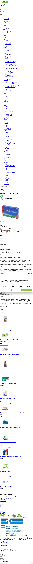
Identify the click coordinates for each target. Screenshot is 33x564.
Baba (6, 74)
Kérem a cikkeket (3, 499)
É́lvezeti (7, 181)
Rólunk (3, 5)
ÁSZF (3, 541)
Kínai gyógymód (6, 130)
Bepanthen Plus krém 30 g (6, 486)
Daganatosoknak (6, 135)
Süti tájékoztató (4, 543)
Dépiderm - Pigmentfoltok (9, 76)
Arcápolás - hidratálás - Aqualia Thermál (11, 83)
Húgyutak (5, 161)
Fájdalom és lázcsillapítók (7, 34)
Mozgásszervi (6, 26)
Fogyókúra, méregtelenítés (7, 129)
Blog (2, 6)
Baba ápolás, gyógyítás (9, 42)
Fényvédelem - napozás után (9, 73)
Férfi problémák (6, 167)
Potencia (7, 169)
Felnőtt (6, 96)
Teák (6, 134)
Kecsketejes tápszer (8, 41)
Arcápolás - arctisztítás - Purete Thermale (11, 82)
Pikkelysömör (7, 147)
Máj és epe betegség (8, 156)
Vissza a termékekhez (3, 563)
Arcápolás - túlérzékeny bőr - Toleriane (11, 60)
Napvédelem (7, 124)
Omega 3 (5, 105)
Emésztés (5, 151)
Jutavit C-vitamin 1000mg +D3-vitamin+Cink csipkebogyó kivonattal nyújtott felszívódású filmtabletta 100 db (15, 324)
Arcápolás (7, 49)
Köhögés (5, 35)
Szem (6, 159)
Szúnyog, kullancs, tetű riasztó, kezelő (11, 143)
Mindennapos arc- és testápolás (10, 77)
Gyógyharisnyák (8, 112)
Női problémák (6, 162)
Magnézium (5, 102)
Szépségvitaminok (8, 120)
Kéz (6, 125)
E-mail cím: (1, 554)
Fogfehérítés (7, 179)
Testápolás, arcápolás (8, 56)
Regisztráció (2, 506)
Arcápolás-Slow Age (8, 92)
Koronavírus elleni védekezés (9, 141)
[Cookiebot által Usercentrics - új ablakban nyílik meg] (28, 273)
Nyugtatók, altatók (6, 138)
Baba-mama (3, 38)
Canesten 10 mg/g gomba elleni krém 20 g (9, 354)
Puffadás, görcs (8, 154)
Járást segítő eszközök (8, 113)
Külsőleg (7, 149)
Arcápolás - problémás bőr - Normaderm (11, 86)
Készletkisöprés (6, 17)
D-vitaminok (5, 107)
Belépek (2, 504)
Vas (4, 104)
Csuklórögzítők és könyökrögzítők (10, 114)
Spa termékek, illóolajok (7, 117)
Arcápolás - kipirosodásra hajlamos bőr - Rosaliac (12, 61)
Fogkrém (7, 175)
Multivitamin (5, 95)
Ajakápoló (7, 123)
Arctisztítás (7, 58)
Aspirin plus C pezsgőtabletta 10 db (8, 383)
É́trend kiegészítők (8, 133)
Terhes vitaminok (8, 46)
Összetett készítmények (7, 33)
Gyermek (7, 51)
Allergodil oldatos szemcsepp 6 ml (7, 398)
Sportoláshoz (7, 28)
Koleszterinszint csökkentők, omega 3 (11, 172)
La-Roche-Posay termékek (7, 57)
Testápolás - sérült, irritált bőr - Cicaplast (11, 69)
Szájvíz (6, 176)
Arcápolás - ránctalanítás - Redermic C (11, 64)
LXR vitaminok (6, 21)
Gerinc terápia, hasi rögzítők (9, 111)
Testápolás (7, 52)
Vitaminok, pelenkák (8, 43)
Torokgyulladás (6, 37)
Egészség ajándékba (6, 184)
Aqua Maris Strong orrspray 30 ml (8, 368)
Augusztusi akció (6, 16)
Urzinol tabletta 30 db (5, 471)
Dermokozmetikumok (7, 20)
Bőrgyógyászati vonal (8, 75)
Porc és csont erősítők (7, 103)
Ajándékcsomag (8, 81)
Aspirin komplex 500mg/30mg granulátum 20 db (11, 427)
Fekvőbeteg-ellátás (8, 110)
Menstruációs (5, 25)
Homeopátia (3, 29)
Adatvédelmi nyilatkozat (5, 542)
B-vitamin (5, 100)
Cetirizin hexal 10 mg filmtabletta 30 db (9, 339)
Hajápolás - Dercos (8, 90)
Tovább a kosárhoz (9, 563)
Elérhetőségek (4, 7)
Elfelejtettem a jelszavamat (4, 505)
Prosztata (7, 168)
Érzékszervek (5, 158)
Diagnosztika (7, 131)
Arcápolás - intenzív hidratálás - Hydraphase (12, 63)
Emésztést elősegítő (8, 157)
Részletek (9, 330)
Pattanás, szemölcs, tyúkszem (9, 146)
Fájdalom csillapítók (8, 44)
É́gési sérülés (7, 140)
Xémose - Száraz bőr (8, 79)
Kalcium (5, 99)
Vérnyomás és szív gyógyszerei (10, 173)
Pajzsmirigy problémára (7, 136)
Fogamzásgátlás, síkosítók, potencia (10, 165)
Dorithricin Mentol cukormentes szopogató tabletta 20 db (13, 412)
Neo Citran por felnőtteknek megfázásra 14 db (10, 456)
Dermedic (5, 93)
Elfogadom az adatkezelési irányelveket (6, 498)
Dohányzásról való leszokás (7, 128)
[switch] (12, 286)
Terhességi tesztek (8, 164)
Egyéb (3, 137)
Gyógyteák (7, 182)
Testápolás (7, 40)
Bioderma (5, 53)
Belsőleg (7, 150)
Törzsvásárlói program (5, 545)
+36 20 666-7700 (6, 548)
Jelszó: (1, 556)
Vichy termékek (6, 80)
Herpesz (7, 145)
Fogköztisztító (7, 180)
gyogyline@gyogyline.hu (7, 549)
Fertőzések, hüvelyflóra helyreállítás (10, 166)
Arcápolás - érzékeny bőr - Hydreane (11, 59)
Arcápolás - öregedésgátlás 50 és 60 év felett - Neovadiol (13, 85)
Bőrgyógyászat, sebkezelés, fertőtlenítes (9, 139)
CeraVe (5, 94)
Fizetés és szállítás (4, 544)
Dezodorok (7, 67)
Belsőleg (7, 27)
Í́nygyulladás (7, 174)
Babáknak (5, 39)
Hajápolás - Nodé (8, 55)
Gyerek (7, 97)
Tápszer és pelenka (6, 22)
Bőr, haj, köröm (6, 119)
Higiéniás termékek (8, 142)
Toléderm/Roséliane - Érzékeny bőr (10, 78)
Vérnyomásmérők (8, 116)
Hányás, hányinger (8, 153)
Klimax (7, 163)
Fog (4, 24)
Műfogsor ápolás (8, 178)
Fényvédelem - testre (8, 71)
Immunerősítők (6, 106)
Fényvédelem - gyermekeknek (10, 72)
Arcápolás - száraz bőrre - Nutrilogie (10, 87)
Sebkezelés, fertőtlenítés (9, 115)
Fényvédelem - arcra (8, 70)
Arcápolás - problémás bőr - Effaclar (10, 62)
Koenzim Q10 (6, 101)
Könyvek (5, 183)
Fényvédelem (7, 50)
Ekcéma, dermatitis (8, 121)
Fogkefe (7, 177)
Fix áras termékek (6, 19)
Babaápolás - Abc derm (9, 54)
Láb (6, 126)
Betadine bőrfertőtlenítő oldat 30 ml (8, 442)
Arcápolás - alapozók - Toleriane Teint (11, 65)
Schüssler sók (7, 32)
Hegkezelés (7, 148)
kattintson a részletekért (13, 232)
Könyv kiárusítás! (6, 18)
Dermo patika (4, 47)
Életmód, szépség (4, 108)
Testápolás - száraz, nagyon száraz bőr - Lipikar (12, 68)
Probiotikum (7, 155)
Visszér (6, 171)
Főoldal (3, 189)
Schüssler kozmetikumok (9, 31)
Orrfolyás (5, 36)
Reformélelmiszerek (6, 118)
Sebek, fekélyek (8, 144)
